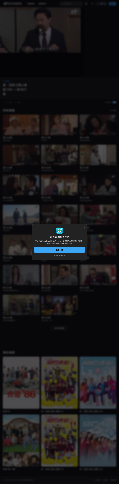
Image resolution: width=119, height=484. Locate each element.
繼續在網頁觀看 (59, 256)
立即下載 (59, 250)
